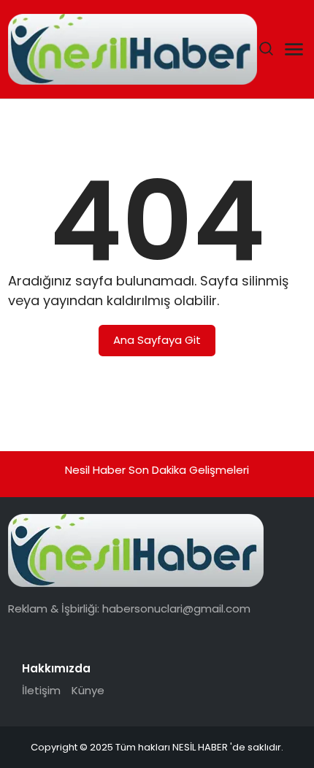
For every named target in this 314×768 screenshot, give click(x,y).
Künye (88, 690)
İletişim (41, 690)
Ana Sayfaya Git (157, 339)
